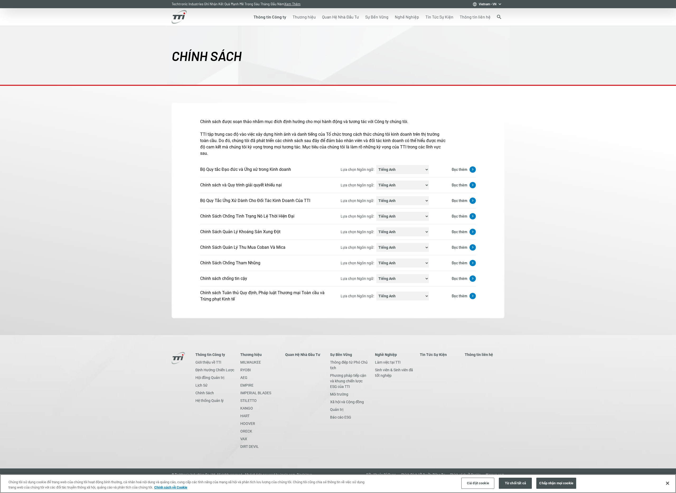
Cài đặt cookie (478, 483)
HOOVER (247, 423)
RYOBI (245, 370)
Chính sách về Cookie (170, 487)
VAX (243, 439)
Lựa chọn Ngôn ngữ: (357, 169)
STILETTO (248, 400)
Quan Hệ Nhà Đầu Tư (302, 355)
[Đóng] (667, 483)
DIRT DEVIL (249, 446)
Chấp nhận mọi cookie (556, 483)
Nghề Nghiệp (386, 355)
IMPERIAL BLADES (255, 393)
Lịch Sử (201, 385)
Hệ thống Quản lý (209, 400)
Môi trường (339, 394)
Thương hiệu (251, 355)
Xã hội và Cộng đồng (347, 402)
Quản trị (336, 409)
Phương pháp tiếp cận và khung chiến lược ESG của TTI (348, 381)
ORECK (246, 431)
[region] (338, 483)
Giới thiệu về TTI (208, 362)
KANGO (246, 408)
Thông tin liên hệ (479, 355)
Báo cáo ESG (340, 417)
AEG (243, 377)
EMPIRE (246, 385)
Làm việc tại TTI (388, 362)
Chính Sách (204, 393)
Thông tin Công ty (210, 355)
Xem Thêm (292, 4)
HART (245, 416)
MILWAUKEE (250, 362)
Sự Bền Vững (341, 355)
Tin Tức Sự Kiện (433, 355)
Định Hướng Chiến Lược (214, 370)
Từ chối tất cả (515, 483)
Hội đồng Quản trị (209, 377)
